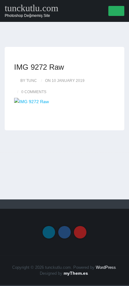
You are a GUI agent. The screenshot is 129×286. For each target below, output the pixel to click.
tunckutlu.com (31, 8)
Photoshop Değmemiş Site (27, 15)
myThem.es (76, 273)
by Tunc (28, 80)
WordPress (106, 267)
